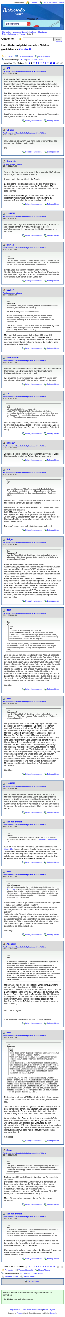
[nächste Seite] (57, 63)
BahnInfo (53, 1313)
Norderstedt (12, 357)
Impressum (15, 1309)
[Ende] (61, 63)
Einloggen (33, 2)
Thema (22, 34)
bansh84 (10, 443)
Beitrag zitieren (53, 121)
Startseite (6, 32)
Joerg (9, 1150)
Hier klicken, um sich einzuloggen (18, 1299)
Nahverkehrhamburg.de (47, 839)
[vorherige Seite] (26, 63)
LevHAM (10, 213)
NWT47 (10, 290)
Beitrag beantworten (33, 121)
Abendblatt (9, 849)
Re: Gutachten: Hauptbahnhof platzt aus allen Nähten (24, 71)
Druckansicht (33, 1282)
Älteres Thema (30, 1277)
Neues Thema (44, 56)
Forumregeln (49, 1309)
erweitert (59, 41)
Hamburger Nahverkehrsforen (24, 32)
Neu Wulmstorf (14, 821)
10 (51, 63)
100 (28, 60)
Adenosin (11, 161)
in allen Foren (37, 60)
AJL (8, 68)
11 (54, 63)
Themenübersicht (25, 56)
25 (21, 60)
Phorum (19, 1313)
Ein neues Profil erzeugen (53, 2)
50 (25, 60)
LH (7, 393)
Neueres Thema (11, 1277)
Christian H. (25, 49)
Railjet (9, 539)
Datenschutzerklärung (32, 1309)
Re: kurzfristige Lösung (12, 164)
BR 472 (10, 245)
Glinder (10, 130)
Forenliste (9, 56)
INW (8, 610)
